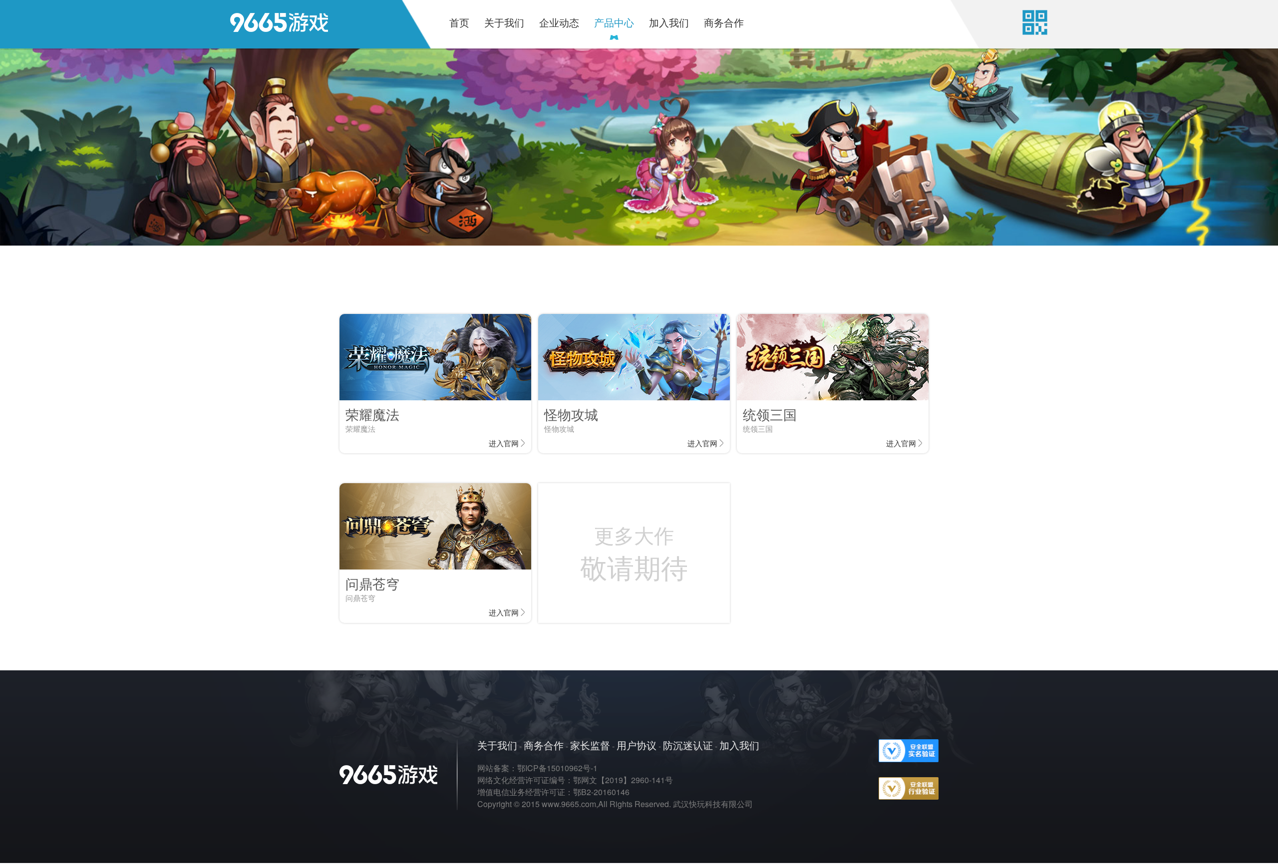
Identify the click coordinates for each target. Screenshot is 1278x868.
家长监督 (590, 745)
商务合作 (724, 22)
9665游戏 (264, 28)
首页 (459, 22)
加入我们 (669, 22)
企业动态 (559, 22)
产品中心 (614, 22)
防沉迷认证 (688, 745)
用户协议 (636, 745)
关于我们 (504, 22)
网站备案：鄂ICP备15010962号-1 (537, 768)
